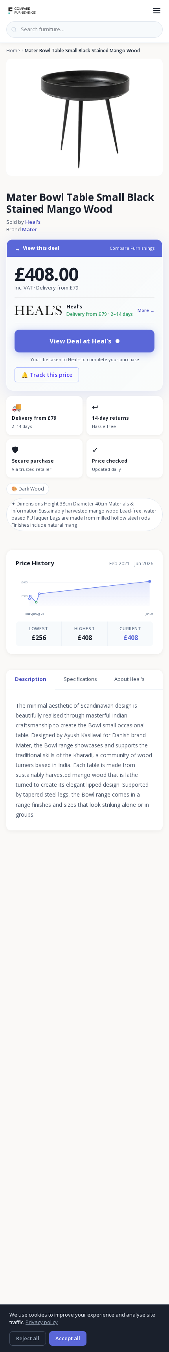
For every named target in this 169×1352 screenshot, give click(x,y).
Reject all (27, 1338)
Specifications (80, 678)
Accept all (67, 1338)
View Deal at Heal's (80, 341)
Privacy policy (42, 1322)
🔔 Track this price (46, 374)
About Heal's (129, 678)
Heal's (32, 221)
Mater (29, 229)
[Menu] (157, 11)
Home (13, 51)
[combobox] (84, 29)
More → (146, 310)
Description (30, 678)
